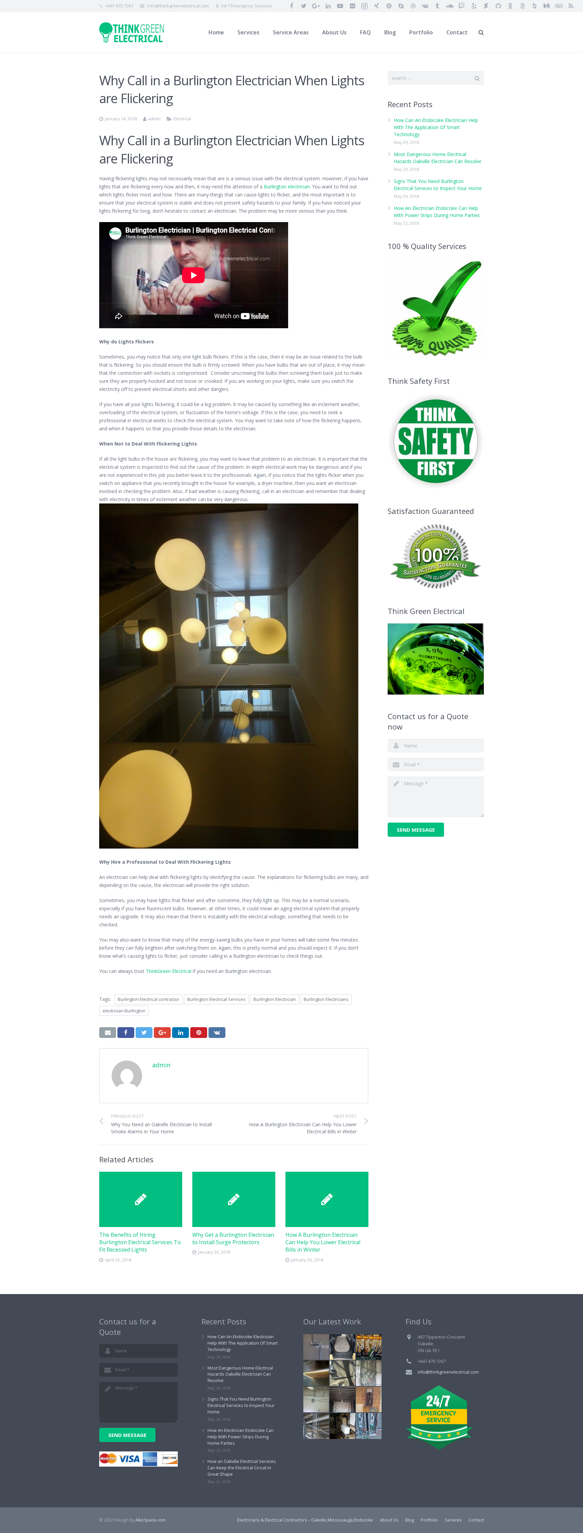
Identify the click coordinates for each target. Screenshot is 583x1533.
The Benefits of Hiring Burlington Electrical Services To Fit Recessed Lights (140, 1242)
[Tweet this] (144, 1032)
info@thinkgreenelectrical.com (178, 6)
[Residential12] (342, 1373)
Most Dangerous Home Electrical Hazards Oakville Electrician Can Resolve (240, 1374)
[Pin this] (198, 1032)
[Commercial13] (369, 1347)
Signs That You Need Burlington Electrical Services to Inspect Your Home (241, 1405)
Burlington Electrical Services (216, 999)
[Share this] (125, 1032)
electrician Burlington (124, 1011)
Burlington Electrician (274, 999)
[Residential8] (316, 1373)
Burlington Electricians (326, 999)
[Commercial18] (369, 1426)
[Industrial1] (342, 1399)
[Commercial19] (316, 1347)
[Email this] (107, 1032)
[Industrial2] (316, 1426)
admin (154, 119)
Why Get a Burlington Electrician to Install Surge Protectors (233, 1238)
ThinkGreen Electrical (168, 971)
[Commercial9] (342, 1426)
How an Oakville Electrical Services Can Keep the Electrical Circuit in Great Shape (241, 1468)
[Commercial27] (369, 1373)
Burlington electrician (287, 186)
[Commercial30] (316, 1399)
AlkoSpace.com (150, 1520)
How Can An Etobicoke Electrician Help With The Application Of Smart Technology (436, 127)
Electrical (182, 119)
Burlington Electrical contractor (148, 999)
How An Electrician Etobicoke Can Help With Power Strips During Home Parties (240, 1437)
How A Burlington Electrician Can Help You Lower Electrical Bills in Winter (322, 1242)
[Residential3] (369, 1399)
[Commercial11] (342, 1347)
